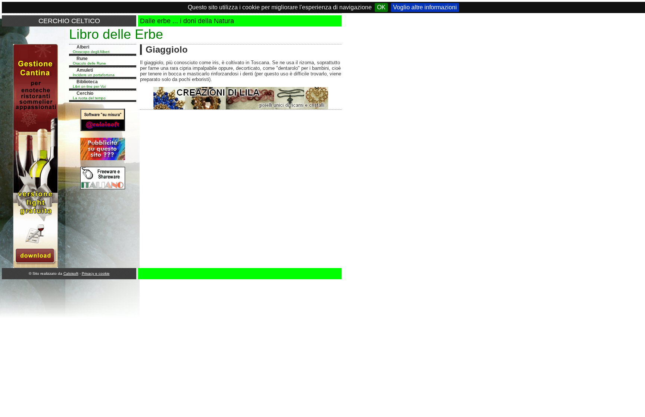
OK (381, 7)
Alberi (83, 47)
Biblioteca (87, 81)
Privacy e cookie (96, 273)
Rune (82, 58)
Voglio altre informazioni (425, 7)
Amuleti (85, 70)
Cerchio (85, 93)
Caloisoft (70, 273)
